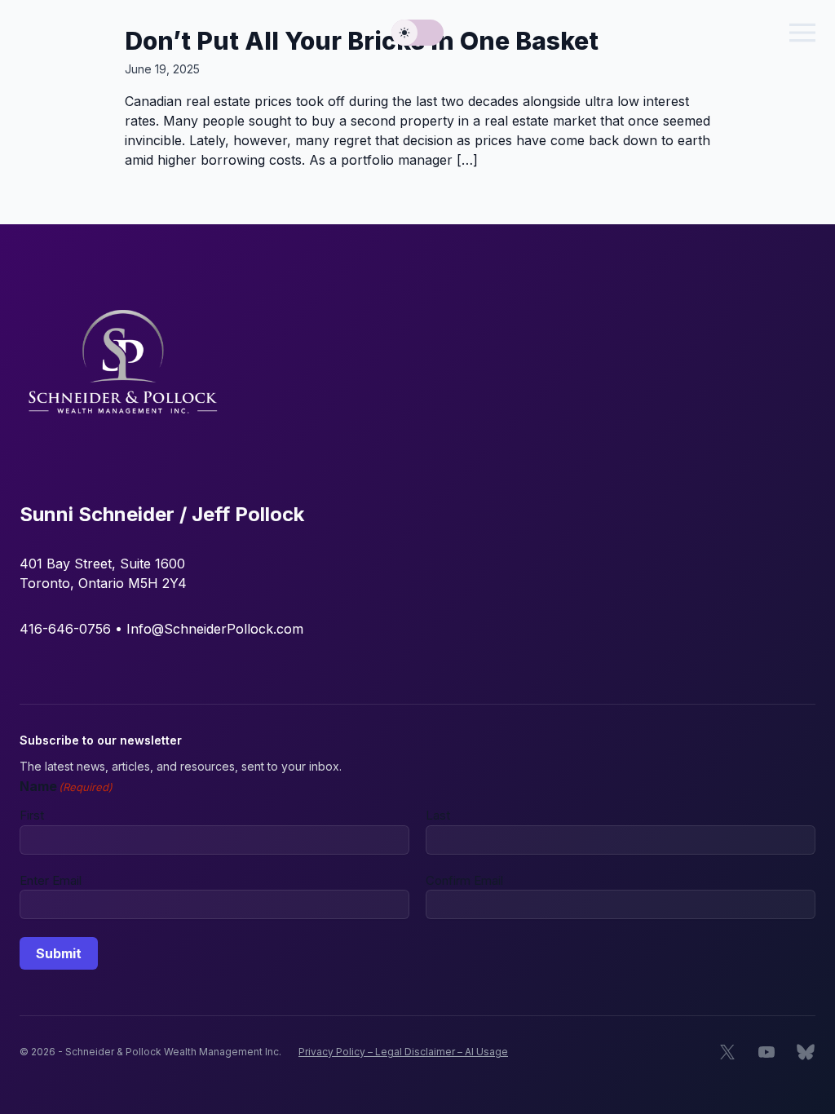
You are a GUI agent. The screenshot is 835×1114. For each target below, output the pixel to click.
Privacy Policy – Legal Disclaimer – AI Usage (403, 1051)
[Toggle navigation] (802, 33)
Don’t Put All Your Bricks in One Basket (362, 40)
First (32, 815)
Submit (59, 953)
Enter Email (51, 880)
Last (438, 815)
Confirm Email (464, 880)
